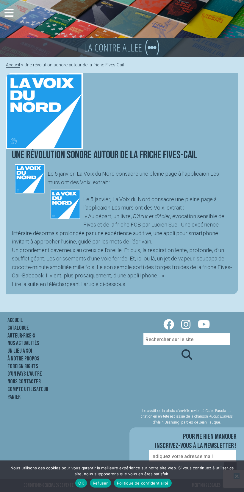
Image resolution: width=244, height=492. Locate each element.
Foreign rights (22, 366)
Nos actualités (23, 343)
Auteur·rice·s (21, 335)
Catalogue (18, 328)
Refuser (100, 483)
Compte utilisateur (27, 389)
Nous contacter (24, 381)
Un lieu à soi (19, 350)
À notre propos (23, 358)
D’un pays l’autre (24, 373)
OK (81, 483)
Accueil (13, 65)
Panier (14, 397)
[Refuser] (237, 476)
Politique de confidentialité (143, 483)
